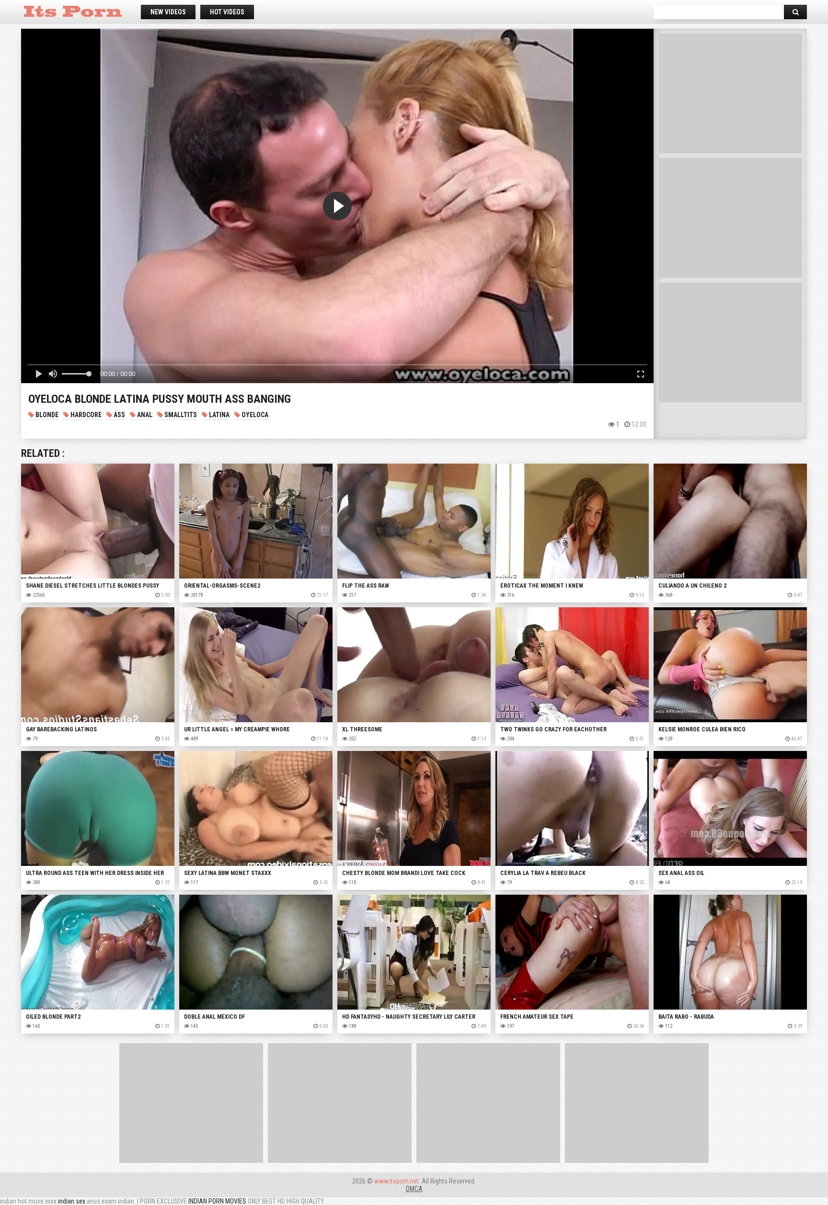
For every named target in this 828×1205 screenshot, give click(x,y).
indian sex (71, 1201)
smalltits (180, 415)
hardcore (85, 415)
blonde (46, 415)
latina (218, 415)
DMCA (414, 1189)
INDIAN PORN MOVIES (217, 1201)
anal (144, 415)
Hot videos (227, 12)
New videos (168, 12)
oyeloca (254, 415)
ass (118, 415)
